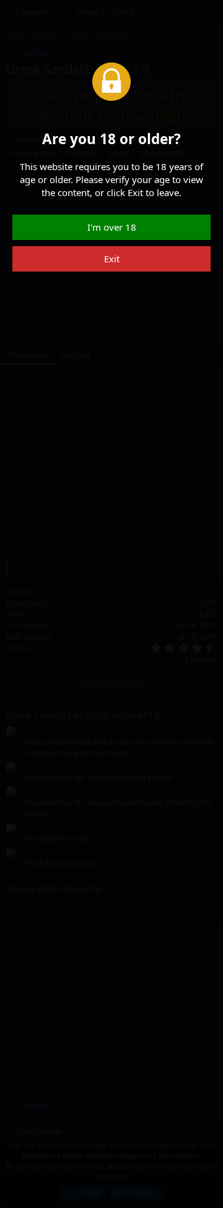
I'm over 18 (111, 227)
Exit (112, 258)
